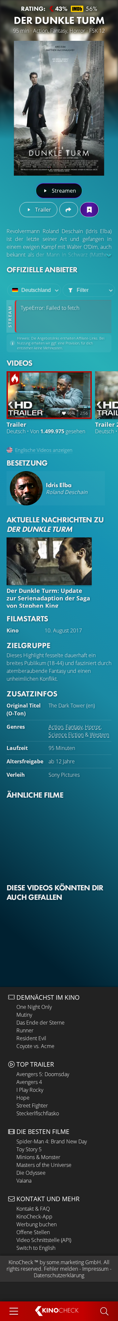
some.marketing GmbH (74, 1262)
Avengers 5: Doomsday (42, 1074)
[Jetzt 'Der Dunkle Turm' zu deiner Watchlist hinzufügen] (89, 209)
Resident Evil (31, 1038)
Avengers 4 (29, 1082)
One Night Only (34, 1007)
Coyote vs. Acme (35, 1046)
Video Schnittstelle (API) (43, 1240)
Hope (23, 1097)
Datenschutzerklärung (59, 1275)
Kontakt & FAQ (33, 1208)
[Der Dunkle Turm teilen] (68, 209)
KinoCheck (21, 1262)
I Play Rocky (29, 1090)
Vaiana (23, 1180)
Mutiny (24, 1014)
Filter (82, 290)
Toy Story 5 (29, 1149)
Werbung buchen (36, 1224)
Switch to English (35, 1248)
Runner (24, 1030)
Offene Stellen (33, 1232)
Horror (93, 726)
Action (56, 726)
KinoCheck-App (34, 1216)
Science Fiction (66, 734)
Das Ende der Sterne (40, 1022)
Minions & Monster (38, 1157)
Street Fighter (32, 1105)
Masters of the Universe (43, 1165)
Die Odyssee (31, 1173)
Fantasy (74, 726)
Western (99, 734)
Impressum (95, 1268)
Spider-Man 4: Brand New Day (51, 1141)
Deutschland (36, 290)
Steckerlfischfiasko (37, 1113)
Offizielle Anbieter (42, 269)
